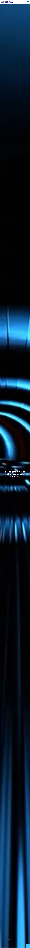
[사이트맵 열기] (28, 2)
